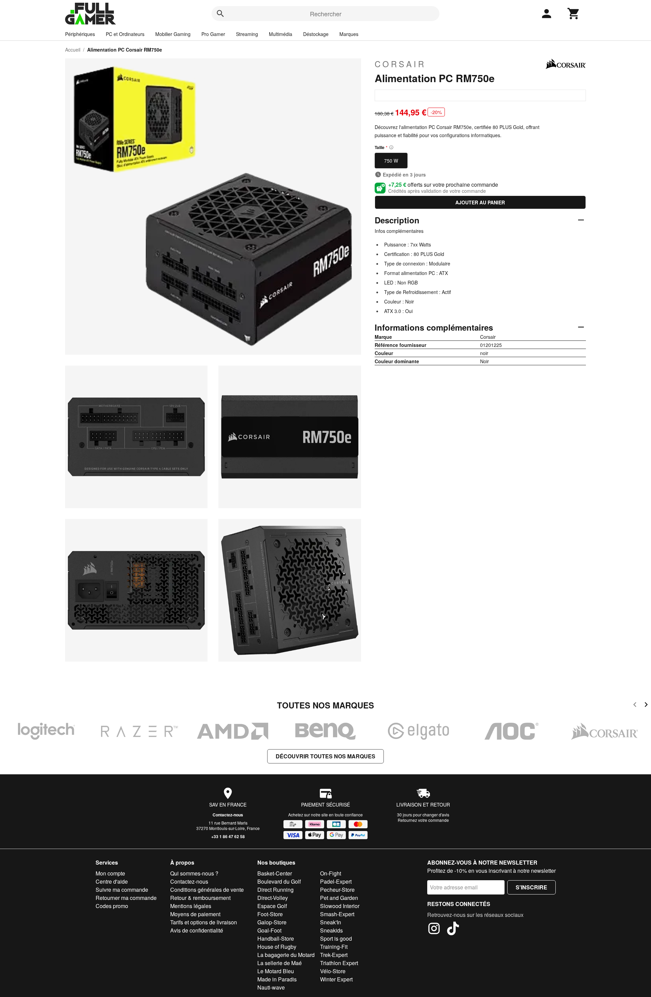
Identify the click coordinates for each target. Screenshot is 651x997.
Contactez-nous (228, 814)
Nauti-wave (271, 987)
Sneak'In (330, 922)
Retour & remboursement (200, 898)
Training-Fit (334, 946)
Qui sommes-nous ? (194, 873)
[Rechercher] (220, 13)
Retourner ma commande (126, 898)
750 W (391, 160)
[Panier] (573, 13)
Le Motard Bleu (275, 971)
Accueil (72, 49)
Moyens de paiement (195, 914)
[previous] (635, 706)
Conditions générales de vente (207, 889)
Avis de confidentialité (196, 930)
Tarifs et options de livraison (203, 922)
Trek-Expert (334, 955)
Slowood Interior (339, 906)
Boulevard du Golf (279, 881)
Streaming (247, 34)
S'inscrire (531, 887)
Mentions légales (190, 906)
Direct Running (275, 889)
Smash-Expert (337, 914)
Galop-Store (272, 922)
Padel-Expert (336, 881)
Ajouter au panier (480, 202)
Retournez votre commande (423, 820)
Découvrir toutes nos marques (325, 756)
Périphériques (80, 34)
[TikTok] (453, 929)
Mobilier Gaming (173, 34)
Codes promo (112, 906)
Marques (348, 34)
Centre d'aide (112, 881)
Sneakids (331, 930)
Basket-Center (274, 873)
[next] (646, 706)
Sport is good (336, 938)
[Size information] (391, 147)
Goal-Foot (269, 930)
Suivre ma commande (122, 889)
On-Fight (330, 873)
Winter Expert (336, 979)
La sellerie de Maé (279, 963)
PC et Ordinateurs (125, 34)
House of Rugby (276, 946)
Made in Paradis (277, 979)
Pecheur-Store (337, 889)
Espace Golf (272, 906)
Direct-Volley (272, 898)
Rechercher (325, 13)
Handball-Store (275, 938)
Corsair (400, 63)
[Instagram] (434, 929)
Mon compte (110, 873)
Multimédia (280, 34)
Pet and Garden (339, 898)
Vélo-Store (333, 971)
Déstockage (316, 34)
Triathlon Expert (339, 963)
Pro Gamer (213, 34)
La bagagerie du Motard (286, 955)
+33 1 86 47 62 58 (228, 836)
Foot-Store (270, 914)
